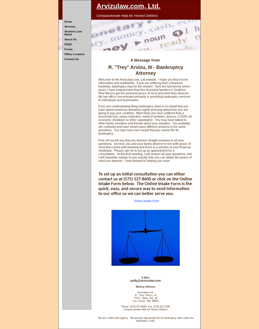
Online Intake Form (146, 200)
